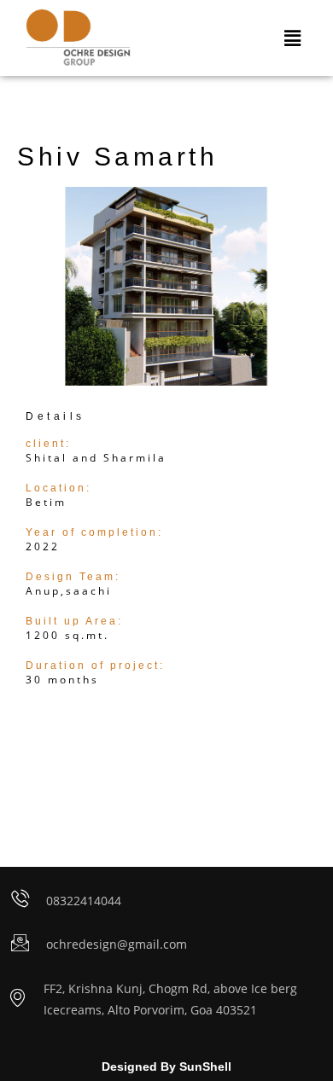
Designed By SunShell (166, 1066)
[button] (292, 37)
